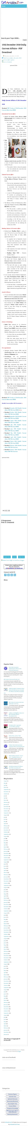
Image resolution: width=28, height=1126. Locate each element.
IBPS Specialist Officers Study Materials (12, 1111)
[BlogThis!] (6, 510)
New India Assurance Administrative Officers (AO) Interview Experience (15, 669)
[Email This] (5, 510)
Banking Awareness (12, 1114)
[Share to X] (7, 510)
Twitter (8, 575)
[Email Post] (3, 510)
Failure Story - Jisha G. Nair (15, 735)
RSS (15, 575)
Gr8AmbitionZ (8, 1122)
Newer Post (7, 557)
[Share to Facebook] (9, 510)
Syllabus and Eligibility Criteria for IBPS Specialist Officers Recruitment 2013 (16, 714)
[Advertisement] (14, 22)
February (6, 802)
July (4, 796)
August (5, 781)
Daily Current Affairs (8, 58)
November (6, 791)
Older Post (21, 557)
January (5, 804)
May (5, 783)
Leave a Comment (7, 62)
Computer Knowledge (12, 1108)
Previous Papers (12, 1094)
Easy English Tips (12, 1103)
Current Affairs (12, 1106)
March (5, 787)
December (6, 806)
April (5, 785)
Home (14, 557)
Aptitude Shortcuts (12, 1099)
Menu (3, 6)
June (5, 819)
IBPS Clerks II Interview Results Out (11, 679)
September (6, 789)
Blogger (19, 1051)
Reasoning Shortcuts (12, 1101)
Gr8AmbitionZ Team (14, 1124)
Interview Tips (12, 1096)
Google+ (11, 575)
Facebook (5, 575)
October (5, 793)
